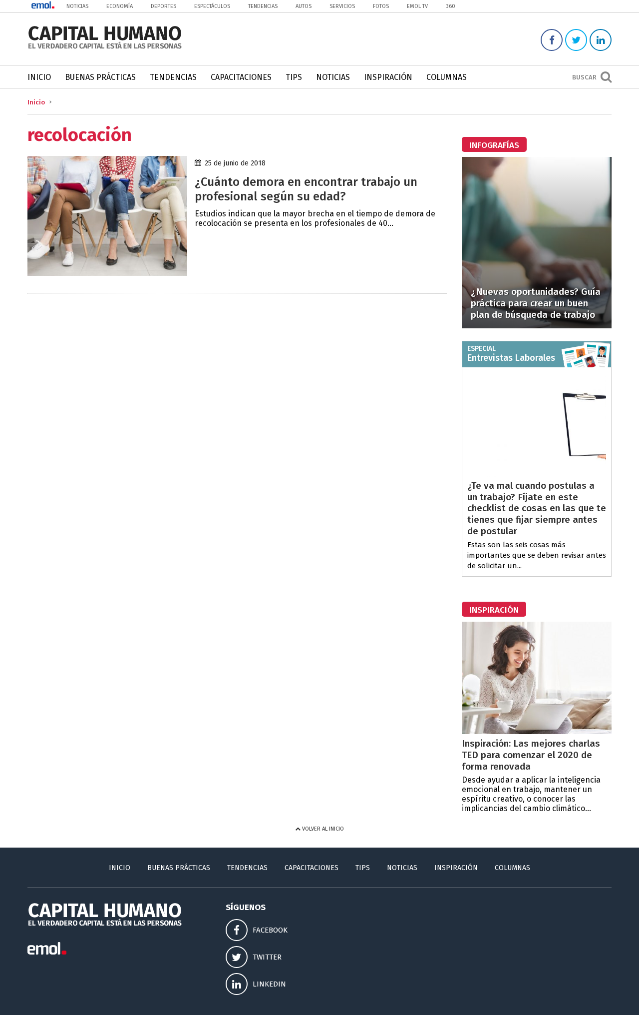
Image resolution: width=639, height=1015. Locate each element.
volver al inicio (322, 829)
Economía (119, 6)
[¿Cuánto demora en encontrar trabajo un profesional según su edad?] (107, 273)
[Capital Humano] (104, 47)
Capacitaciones (241, 77)
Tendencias (263, 6)
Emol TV (417, 6)
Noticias (77, 6)
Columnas (446, 77)
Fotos (381, 6)
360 (450, 6)
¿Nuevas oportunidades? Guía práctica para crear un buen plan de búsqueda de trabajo (536, 303)
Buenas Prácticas (100, 77)
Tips (294, 77)
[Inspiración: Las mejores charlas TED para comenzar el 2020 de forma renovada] (537, 731)
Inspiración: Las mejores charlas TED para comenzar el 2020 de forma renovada (531, 755)
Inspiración (388, 77)
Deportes (163, 6)
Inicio (39, 77)
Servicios (342, 6)
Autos (304, 6)
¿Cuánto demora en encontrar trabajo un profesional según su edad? (306, 189)
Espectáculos (212, 6)
